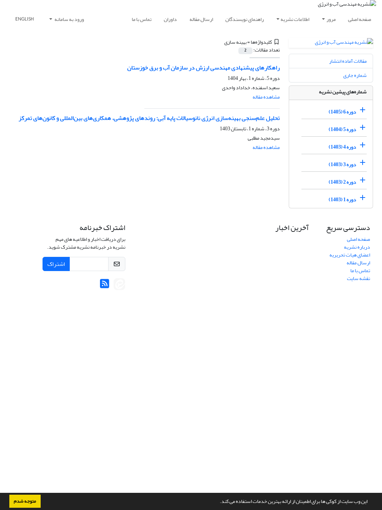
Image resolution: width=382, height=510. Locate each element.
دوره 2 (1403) (342, 182)
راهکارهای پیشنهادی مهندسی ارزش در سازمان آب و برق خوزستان (203, 67)
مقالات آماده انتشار (348, 61)
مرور (331, 19)
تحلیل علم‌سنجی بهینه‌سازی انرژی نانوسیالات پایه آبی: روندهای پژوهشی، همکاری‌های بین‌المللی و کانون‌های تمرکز (149, 118)
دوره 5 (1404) (342, 129)
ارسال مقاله (201, 19)
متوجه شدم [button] (25, 501)
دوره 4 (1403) (342, 147)
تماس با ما (141, 19)
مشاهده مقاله (266, 97)
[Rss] (105, 286)
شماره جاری (355, 75)
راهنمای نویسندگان (244, 19)
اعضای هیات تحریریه (349, 255)
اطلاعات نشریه (295, 19)
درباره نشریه (357, 247)
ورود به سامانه (69, 19)
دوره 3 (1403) (342, 164)
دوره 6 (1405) (342, 112)
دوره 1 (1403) (342, 200)
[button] (218, 502)
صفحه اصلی (359, 19)
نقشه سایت (358, 278)
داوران (170, 19)
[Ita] (119, 286)
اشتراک (56, 264)
